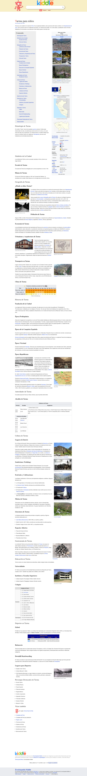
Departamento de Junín (20, 375)
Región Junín (19, 719)
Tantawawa (26, 490)
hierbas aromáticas (64, 205)
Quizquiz (26, 334)
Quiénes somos (30, 774)
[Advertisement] (43, 15)
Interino (22, 420)
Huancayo (43, 384)
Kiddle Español (18, 774)
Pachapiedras (55, 558)
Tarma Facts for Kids (28, 711)
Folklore (24, 487)
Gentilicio (54, 171)
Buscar (62, 7)
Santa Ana (45, 443)
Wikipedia (36, 772)
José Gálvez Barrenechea (22, 519)
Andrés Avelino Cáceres (31, 380)
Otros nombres (57, 95)
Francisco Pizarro (63, 156)
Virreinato (27, 346)
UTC (61, 172)
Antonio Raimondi (60, 206)
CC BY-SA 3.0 (35, 771)
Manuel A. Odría (30, 386)
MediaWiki (55, 772)
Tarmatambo (59, 80)
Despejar (60, 7)
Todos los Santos (20, 491)
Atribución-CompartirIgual (39, 757)
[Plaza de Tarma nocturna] (66, 54)
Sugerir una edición (52, 762)
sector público (67, 227)
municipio (47, 245)
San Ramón (26, 592)
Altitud (53, 163)
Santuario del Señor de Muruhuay (34, 451)
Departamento (56, 144)
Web (41, 10)
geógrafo (51, 206)
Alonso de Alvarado (19, 337)
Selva (42, 210)
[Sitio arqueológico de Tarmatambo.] (57, 54)
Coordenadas (55, 136)
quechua (66, 140)
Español (61, 138)
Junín (62, 144)
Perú (33, 26)
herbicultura (66, 230)
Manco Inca (45, 334)
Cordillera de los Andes (42, 194)
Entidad (53, 142)
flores (57, 205)
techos (49, 255)
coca (30, 555)
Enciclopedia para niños (20, 23)
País (54, 143)
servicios (46, 227)
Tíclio (20, 266)
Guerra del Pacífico (24, 378)
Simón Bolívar (22, 374)
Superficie (54, 160)
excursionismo (18, 467)
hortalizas (46, 232)
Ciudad (61, 36)
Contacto (47, 774)
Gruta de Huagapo (57, 516)
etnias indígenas (29, 219)
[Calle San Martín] (66, 61)
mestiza (64, 218)
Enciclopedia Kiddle (37, 756)
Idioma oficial (55, 137)
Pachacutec (17, 323)
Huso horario (55, 172)
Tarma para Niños (19, 759)
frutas (51, 232)
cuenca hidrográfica (44, 197)
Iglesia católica (37, 247)
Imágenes (44, 10)
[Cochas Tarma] (62, 71)
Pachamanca (30, 545)
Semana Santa (21, 485)
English (49, 10)
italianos (40, 219)
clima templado (39, 199)
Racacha (46, 547)
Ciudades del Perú (20, 715)
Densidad (55, 169)
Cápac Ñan (35, 453)
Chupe (40, 544)
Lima (50, 191)
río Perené (53, 197)
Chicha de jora (22, 555)
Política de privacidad (39, 774)
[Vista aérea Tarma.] (62, 44)
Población (54, 166)
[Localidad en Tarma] (57, 61)
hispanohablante (58, 218)
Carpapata (56, 276)
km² (63, 162)
